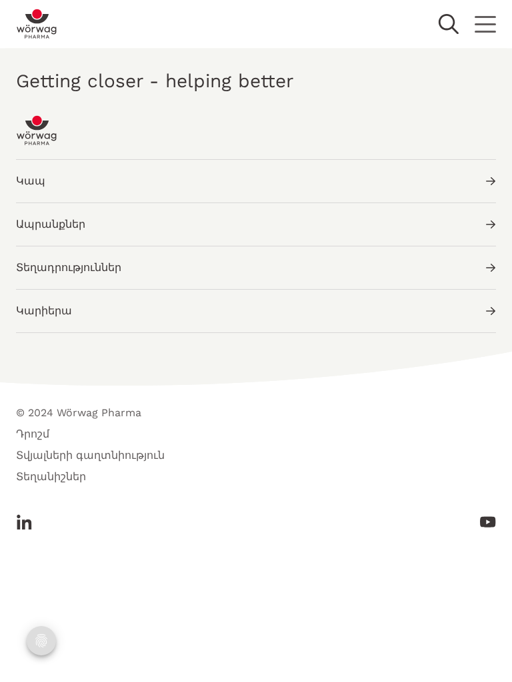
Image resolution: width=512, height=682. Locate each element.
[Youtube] (484, 522)
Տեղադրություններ (68, 267)
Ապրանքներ (50, 224)
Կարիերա (44, 310)
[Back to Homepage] (37, 24)
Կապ (30, 180)
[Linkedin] (28, 522)
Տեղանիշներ (51, 476)
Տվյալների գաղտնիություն (90, 455)
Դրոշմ (32, 434)
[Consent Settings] (41, 640)
